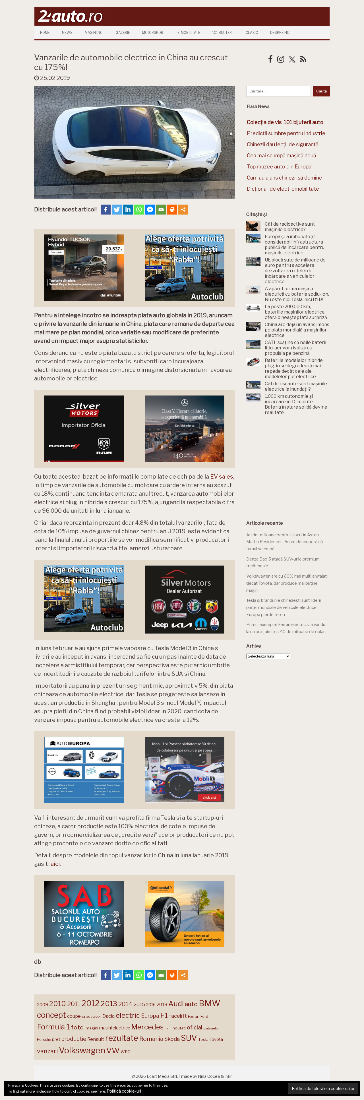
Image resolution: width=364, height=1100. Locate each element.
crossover (91, 1016)
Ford (204, 1016)
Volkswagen (82, 1050)
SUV (189, 1038)
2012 (91, 1003)
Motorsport (153, 32)
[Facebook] (106, 210)
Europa (150, 1015)
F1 (164, 1015)
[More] (183, 210)
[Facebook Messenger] (150, 210)
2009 (42, 1004)
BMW (209, 1003)
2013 (109, 1003)
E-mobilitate (188, 32)
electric (128, 1015)
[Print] (172, 210)
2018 (162, 1004)
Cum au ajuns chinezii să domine (284, 178)
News (67, 32)
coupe (74, 1016)
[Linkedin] (128, 210)
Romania (151, 1038)
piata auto (210, 1028)
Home (45, 32)
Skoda (172, 1039)
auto (191, 1004)
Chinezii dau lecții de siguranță (282, 144)
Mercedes (147, 1027)
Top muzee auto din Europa (279, 167)
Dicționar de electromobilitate (283, 189)
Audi (176, 1003)
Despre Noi (280, 32)
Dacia (108, 1016)
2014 (125, 1004)
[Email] (161, 210)
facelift (178, 1016)
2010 (57, 1004)
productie (73, 1038)
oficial (194, 1027)
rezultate (121, 1038)
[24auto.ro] (69, 24)
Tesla (203, 1039)
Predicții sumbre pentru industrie (286, 133)
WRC (126, 1051)
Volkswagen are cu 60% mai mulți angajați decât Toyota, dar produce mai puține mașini (287, 583)
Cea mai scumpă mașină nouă (281, 155)
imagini (91, 1028)
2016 (151, 1004)
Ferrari (193, 1016)
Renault (95, 1039)
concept (51, 1015)
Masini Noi (94, 32)
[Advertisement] (289, 467)
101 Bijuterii (222, 32)
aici (55, 863)
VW (112, 1050)
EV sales (221, 476)
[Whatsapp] (139, 210)
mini (168, 1028)
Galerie (123, 32)
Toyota (216, 1039)
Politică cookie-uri (124, 1091)
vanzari (47, 1051)
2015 (139, 1004)
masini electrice (114, 1028)
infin (229, 1076)
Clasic (252, 32)
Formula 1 (53, 1026)
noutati (179, 1028)
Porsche (44, 1039)
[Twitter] (117, 210)
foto (77, 1027)
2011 (73, 1004)
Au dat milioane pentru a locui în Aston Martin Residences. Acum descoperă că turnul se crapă (284, 541)
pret (56, 1039)
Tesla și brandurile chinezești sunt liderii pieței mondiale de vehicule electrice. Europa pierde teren (283, 607)
